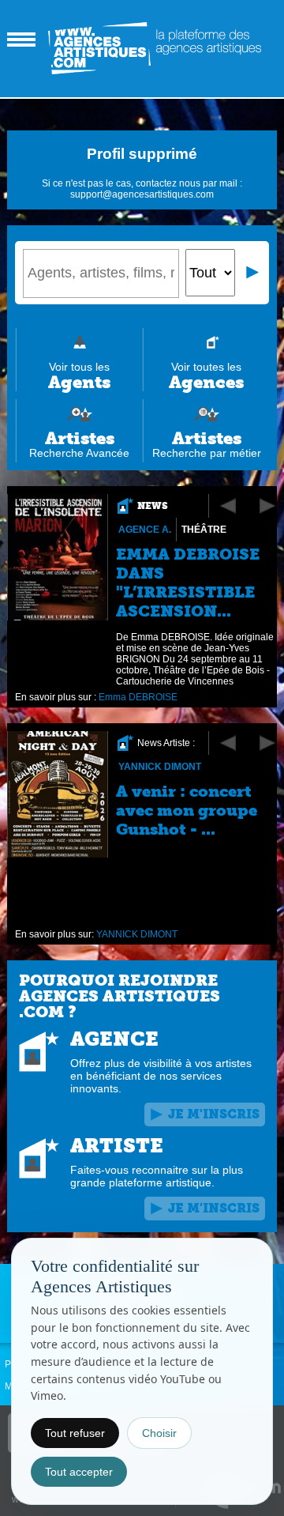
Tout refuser (75, 1433)
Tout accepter (79, 1471)
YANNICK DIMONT (159, 766)
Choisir (159, 1433)
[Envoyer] (253, 272)
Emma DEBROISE (138, 697)
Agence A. (144, 529)
